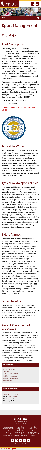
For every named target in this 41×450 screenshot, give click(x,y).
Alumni (8, 432)
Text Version (33, 430)
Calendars (20, 427)
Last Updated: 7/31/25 (8, 449)
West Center (12, 396)
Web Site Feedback (33, 434)
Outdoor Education (10, 376)
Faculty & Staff (8, 434)
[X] (20, 440)
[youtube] (24, 440)
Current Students (8, 436)
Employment (20, 430)
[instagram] (16, 440)
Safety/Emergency (20, 432)
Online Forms (8, 371)
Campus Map (20, 429)
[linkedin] (28, 440)
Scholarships (7, 380)
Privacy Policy (33, 429)
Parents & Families (8, 429)
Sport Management (10, 394)
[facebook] (12, 440)
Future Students (8, 427)
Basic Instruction (9, 369)
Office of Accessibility (20, 436)
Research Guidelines (10, 378)
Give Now (21, 434)
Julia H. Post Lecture (10, 374)
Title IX (33, 436)
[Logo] (9, 4)
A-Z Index (33, 427)
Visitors (8, 430)
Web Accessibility (33, 432)
